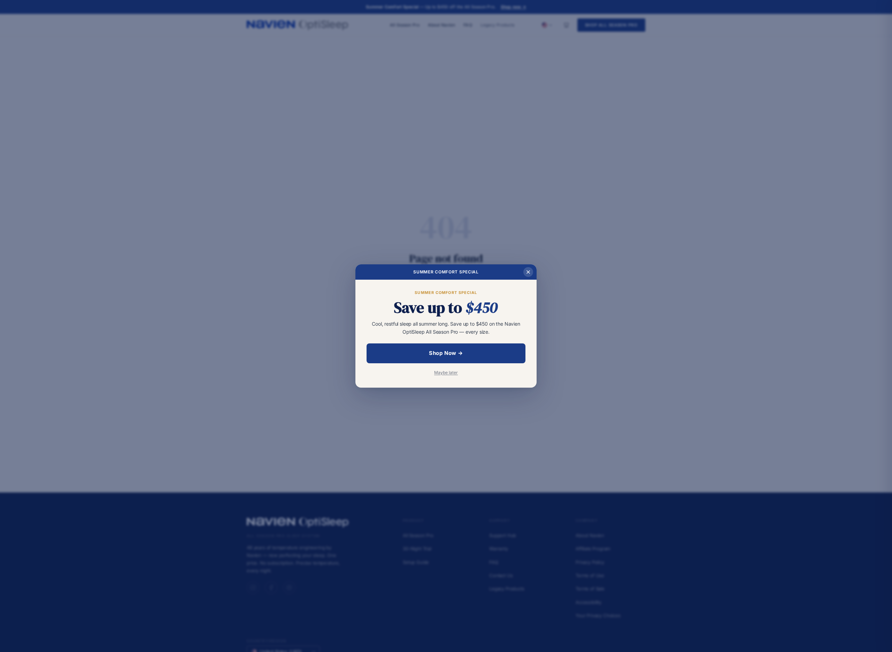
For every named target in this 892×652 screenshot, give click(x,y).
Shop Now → (446, 353)
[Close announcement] (528, 272)
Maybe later (446, 372)
